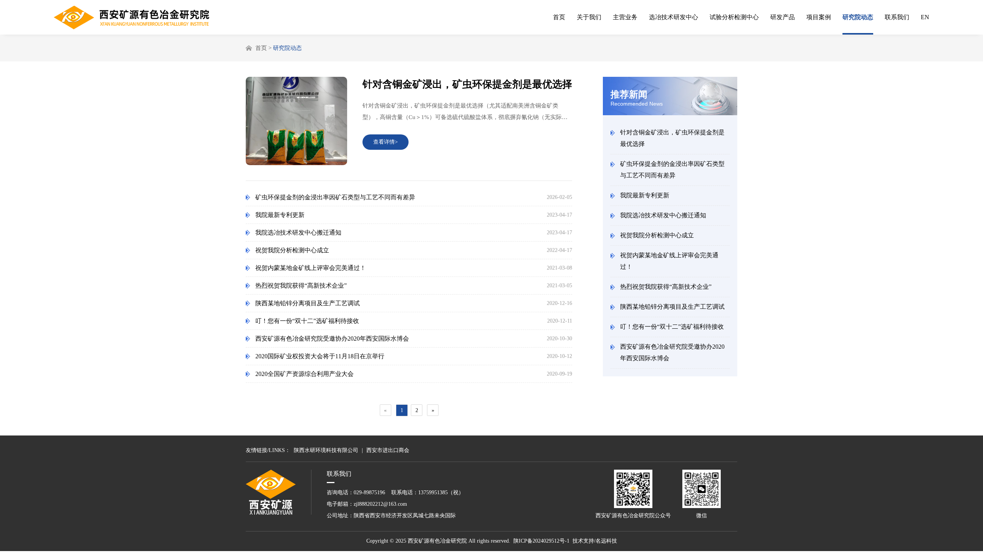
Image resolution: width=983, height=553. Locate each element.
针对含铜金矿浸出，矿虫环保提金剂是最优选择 (672, 138)
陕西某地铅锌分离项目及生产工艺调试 (672, 306)
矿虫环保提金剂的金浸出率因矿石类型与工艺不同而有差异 (672, 170)
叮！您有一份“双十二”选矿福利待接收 (672, 326)
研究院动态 (857, 17)
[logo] (131, 18)
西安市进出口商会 (387, 450)
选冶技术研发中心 (673, 17)
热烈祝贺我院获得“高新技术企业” (666, 286)
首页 (559, 17)
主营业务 (625, 17)
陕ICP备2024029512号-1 (541, 541)
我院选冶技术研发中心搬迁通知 (663, 215)
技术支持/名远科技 (595, 541)
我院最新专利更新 (644, 195)
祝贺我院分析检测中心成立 (657, 235)
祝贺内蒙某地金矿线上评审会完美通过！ (669, 261)
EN (925, 17)
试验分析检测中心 (734, 17)
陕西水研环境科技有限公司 (326, 450)
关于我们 (589, 17)
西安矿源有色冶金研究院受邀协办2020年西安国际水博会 (672, 352)
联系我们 (897, 17)
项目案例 (818, 17)
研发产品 (782, 17)
